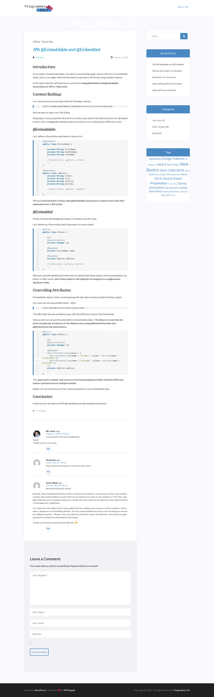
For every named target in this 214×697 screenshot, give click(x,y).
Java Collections (172, 170)
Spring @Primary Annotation (164, 90)
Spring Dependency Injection (175, 192)
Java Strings (160, 174)
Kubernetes (175, 174)
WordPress (40, 690)
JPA (168, 174)
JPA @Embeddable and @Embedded (168, 64)
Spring (155, 133)
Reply (48, 449)
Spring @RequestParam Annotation (167, 84)
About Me (183, 7)
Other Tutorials (43, 41)
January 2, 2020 (121, 57)
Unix (173, 195)
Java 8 (161, 164)
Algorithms (155, 158)
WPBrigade (69, 690)
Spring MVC (166, 195)
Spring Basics (172, 188)
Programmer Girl (182, 690)
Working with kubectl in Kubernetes (167, 71)
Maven (184, 174)
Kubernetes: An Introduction (164, 77)
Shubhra (40, 57)
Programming (172, 184)
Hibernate (152, 165)
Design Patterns (173, 158)
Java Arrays (173, 164)
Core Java (156, 120)
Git (186, 159)
